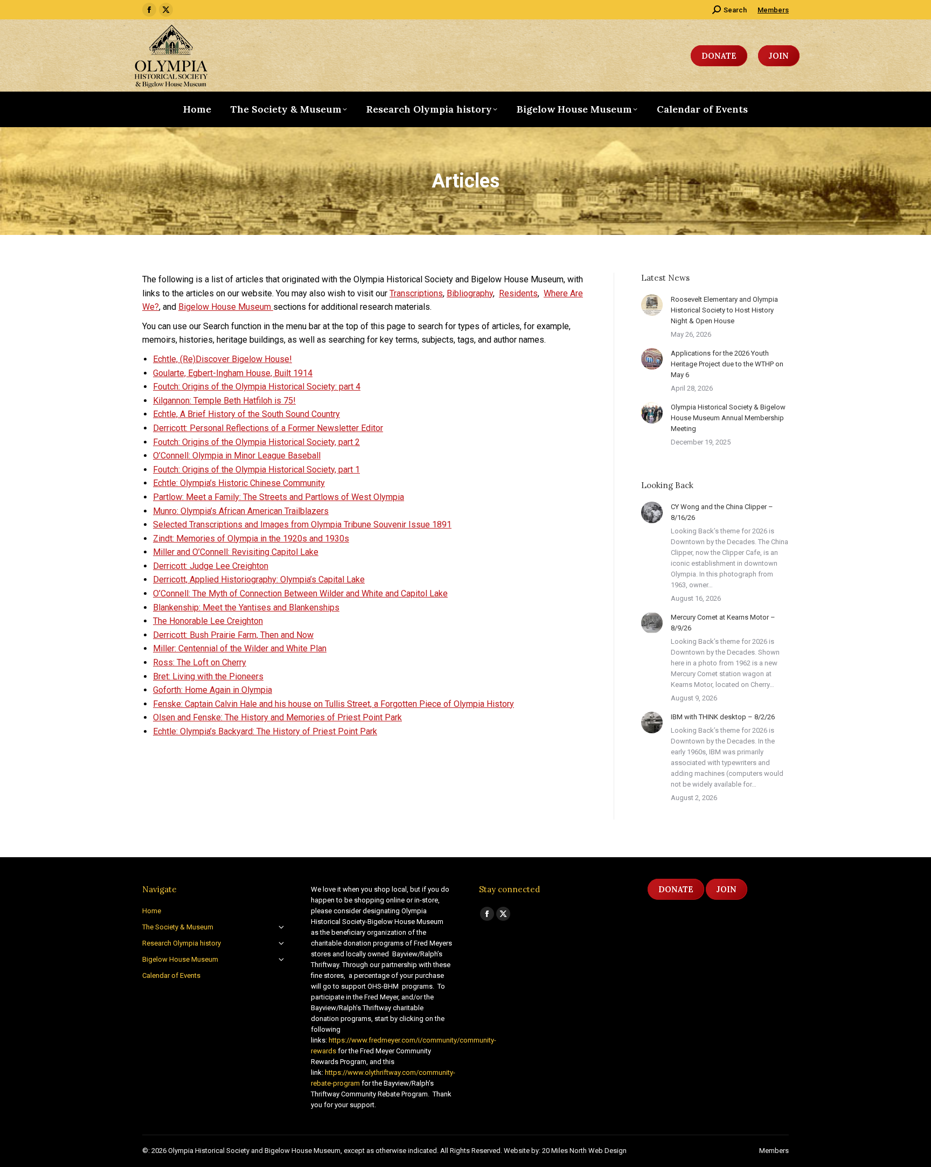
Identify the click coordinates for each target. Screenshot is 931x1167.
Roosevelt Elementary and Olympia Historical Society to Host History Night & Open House (724, 310)
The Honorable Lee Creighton (208, 621)
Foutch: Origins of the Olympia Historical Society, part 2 (256, 442)
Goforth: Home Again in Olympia (212, 690)
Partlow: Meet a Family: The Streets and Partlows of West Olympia (278, 497)
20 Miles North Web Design (584, 1151)
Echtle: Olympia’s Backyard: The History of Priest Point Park (265, 731)
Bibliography (470, 293)
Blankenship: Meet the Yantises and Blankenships (246, 607)
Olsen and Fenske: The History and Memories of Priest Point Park (277, 717)
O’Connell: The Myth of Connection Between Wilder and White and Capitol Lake (300, 593)
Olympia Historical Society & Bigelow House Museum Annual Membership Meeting (728, 418)
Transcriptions (416, 293)
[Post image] (652, 305)
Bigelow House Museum (225, 307)
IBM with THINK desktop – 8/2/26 (723, 717)
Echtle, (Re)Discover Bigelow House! (222, 359)
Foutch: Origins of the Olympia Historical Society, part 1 (256, 469)
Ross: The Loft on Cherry (199, 662)
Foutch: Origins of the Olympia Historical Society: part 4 (256, 386)
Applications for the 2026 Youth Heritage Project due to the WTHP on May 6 (727, 364)
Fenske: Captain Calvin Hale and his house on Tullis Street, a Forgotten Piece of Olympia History (333, 704)
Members (773, 10)
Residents (518, 293)
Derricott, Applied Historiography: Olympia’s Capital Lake (259, 579)
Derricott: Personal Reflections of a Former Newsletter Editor (268, 428)
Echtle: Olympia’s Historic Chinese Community (239, 483)
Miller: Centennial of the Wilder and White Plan (239, 648)
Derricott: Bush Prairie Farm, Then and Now (233, 635)
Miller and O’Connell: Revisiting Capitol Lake (235, 552)
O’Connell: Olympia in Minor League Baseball (237, 455)
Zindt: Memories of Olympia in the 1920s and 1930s (251, 538)
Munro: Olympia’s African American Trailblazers (241, 511)
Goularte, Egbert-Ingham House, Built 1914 (232, 373)
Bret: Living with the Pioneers (208, 676)
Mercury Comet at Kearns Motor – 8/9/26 (723, 622)
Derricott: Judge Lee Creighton (210, 566)
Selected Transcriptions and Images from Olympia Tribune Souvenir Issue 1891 (302, 524)
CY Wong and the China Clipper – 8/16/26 (722, 512)
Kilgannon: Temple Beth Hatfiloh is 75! (224, 400)
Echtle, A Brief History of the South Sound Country (246, 414)
